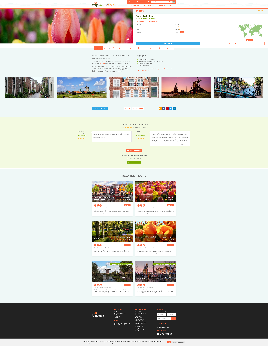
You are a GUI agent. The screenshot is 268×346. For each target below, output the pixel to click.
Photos (162, 48)
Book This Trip (100, 108)
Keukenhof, (102, 63)
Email (128, 108)
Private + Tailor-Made (140, 313)
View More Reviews (135, 150)
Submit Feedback (135, 162)
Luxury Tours (138, 314)
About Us (116, 311)
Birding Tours (138, 328)
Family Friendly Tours (140, 325)
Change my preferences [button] (178, 342)
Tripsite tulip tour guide (143, 70)
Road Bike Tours (139, 326)
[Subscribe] (173, 318)
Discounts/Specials (140, 311)
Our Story (161, 5)
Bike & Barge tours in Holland (160, 69)
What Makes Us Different (120, 313)
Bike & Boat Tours (149, 18)
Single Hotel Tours (139, 329)
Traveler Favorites (139, 319)
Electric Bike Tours (139, 320)
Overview (99, 48)
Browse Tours (134, 5)
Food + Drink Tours (140, 323)
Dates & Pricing (143, 48)
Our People (116, 314)
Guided (177, 24)
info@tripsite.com (164, 327)
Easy (176, 27)
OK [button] (169, 342)
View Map (250, 40)
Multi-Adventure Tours (140, 322)
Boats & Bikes (123, 48)
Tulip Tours (137, 316)
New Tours (138, 331)
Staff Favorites (138, 317)
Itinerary (108, 48)
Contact (132, 1)
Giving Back (117, 316)
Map (115, 48)
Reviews (170, 48)
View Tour (127, 205)
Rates (182, 32)
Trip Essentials (148, 5)
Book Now (168, 43)
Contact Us (116, 317)
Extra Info (154, 48)
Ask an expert (232, 43)
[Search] (170, 2)
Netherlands (140, 18)
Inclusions (133, 48)
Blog (171, 5)
